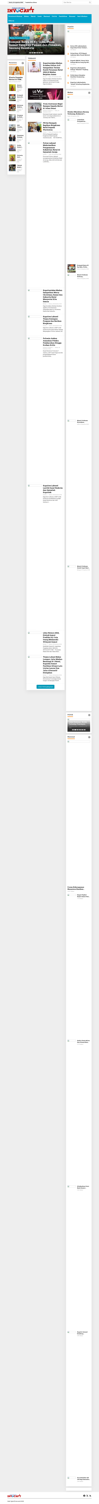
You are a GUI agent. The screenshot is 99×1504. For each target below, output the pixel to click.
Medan (12, 38)
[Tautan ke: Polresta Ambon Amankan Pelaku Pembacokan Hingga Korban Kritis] (34, 409)
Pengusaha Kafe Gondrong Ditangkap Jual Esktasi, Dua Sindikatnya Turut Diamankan (20, 116)
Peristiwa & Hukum (22, 38)
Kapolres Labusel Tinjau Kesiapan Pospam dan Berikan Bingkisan (52, 319)
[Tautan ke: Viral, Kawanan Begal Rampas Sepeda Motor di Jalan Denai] (34, 108)
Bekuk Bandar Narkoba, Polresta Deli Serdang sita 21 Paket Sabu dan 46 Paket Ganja (20, 86)
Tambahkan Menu (31, 2)
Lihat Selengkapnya (45, 687)
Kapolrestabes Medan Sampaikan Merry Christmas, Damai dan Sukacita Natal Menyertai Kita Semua (53, 296)
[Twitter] (87, 1495)
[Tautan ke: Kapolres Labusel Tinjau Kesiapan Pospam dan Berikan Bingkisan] (34, 320)
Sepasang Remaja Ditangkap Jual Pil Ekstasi (20, 136)
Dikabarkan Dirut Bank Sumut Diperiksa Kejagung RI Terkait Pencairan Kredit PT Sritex (83, 1187)
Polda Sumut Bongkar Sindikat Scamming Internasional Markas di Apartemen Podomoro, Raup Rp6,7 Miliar (79, 76)
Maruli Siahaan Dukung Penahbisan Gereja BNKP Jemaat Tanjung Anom (83, 275)
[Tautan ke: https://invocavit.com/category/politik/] (89, 715)
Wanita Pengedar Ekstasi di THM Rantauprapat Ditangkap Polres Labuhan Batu (16, 78)
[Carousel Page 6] (42, 52)
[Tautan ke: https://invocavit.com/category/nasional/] (89, 737)
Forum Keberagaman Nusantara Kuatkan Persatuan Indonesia (75, 888)
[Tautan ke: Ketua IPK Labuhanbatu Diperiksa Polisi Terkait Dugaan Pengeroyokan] (78, 37)
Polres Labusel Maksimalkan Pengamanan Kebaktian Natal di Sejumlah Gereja (51, 147)
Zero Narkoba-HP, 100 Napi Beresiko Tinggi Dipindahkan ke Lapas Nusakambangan (83, 1478)
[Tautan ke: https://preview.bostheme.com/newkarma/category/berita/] (23, 63)
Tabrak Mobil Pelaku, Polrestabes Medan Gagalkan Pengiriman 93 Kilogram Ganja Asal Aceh (20, 166)
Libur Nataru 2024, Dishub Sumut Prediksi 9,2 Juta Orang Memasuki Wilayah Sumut (51, 637)
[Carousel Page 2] (32, 52)
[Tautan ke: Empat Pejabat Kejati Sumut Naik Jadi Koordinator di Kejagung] (71, 966)
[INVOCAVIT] (20, 9)
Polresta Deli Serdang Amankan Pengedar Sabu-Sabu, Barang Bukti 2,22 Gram (20, 156)
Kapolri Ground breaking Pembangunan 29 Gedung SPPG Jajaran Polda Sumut (83, 1333)
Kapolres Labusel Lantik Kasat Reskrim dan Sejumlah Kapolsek (53, 488)
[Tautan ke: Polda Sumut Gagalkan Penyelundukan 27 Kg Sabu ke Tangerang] (12, 148)
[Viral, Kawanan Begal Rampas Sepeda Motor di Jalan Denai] (55, 117)
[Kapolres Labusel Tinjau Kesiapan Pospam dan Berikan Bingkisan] (43, 333)
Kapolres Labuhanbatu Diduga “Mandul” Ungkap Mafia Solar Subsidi (79, 68)
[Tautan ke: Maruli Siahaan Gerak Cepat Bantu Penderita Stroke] (71, 637)
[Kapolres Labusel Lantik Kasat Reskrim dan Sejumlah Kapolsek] (49, 502)
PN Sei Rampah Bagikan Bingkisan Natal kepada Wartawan (51, 126)
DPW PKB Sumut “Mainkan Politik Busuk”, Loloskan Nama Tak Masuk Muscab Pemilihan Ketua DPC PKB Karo (78, 724)
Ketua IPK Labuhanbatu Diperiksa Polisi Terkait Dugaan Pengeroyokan (78, 47)
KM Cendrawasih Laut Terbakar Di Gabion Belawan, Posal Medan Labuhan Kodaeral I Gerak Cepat (20, 126)
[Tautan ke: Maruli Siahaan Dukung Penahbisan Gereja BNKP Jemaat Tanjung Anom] (71, 346)
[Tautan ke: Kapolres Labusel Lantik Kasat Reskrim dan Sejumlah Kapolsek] (34, 556)
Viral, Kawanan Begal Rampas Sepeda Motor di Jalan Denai (53, 106)
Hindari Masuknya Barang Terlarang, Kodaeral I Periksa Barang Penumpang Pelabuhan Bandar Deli (78, 113)
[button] (90, 2)
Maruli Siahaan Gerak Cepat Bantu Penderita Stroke (83, 567)
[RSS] (90, 1495)
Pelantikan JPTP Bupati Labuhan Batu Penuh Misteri (80, 54)
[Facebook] (84, 1495)
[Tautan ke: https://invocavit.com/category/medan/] (89, 93)
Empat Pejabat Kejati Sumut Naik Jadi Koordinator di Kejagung (83, 895)
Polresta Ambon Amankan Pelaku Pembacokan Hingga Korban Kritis (52, 341)
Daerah (45, 132)
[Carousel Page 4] (37, 52)
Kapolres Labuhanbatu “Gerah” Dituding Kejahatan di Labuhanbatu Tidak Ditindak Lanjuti (79, 83)
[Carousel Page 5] (39, 52)
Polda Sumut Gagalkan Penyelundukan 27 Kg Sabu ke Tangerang (20, 146)
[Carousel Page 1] (30, 52)
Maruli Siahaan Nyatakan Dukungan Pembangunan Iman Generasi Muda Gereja (82, 421)
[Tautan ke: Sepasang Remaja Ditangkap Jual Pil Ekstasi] (12, 137)
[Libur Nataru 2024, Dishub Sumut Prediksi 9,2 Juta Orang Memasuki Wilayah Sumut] (59, 651)
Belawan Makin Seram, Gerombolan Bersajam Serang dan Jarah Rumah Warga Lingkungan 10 (20, 106)
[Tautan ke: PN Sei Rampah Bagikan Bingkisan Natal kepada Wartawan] (34, 127)
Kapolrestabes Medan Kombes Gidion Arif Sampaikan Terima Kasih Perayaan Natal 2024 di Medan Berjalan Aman (53, 68)
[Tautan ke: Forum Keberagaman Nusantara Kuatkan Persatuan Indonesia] (78, 812)
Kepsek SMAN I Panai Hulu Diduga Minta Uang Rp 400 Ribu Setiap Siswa (79, 61)
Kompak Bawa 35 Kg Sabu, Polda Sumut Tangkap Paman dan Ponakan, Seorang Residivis (35, 45)
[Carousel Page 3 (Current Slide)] (35, 52)
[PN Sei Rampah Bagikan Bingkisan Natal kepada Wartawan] (62, 137)
